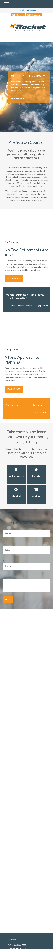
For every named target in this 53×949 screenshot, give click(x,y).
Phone (5, 560)
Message (7, 577)
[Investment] (36, 486)
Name (5, 527)
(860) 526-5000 (20, 945)
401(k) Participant (34, 15)
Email (5, 544)
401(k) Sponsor (18, 15)
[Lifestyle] (16, 486)
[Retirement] (16, 466)
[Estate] (36, 466)
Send (8, 599)
